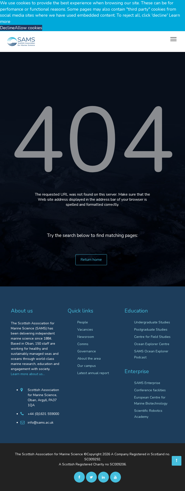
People (82, 322)
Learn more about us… (28, 374)
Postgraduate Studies (150, 329)
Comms (82, 344)
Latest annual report (93, 373)
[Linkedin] (103, 477)
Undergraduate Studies (152, 322)
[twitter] (91, 477)
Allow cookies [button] (28, 28)
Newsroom (85, 336)
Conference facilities (150, 390)
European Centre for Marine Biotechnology (150, 400)
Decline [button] (7, 28)
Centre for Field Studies (152, 336)
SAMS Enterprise (147, 383)
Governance (86, 351)
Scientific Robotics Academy (148, 413)
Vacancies (85, 329)
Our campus (86, 365)
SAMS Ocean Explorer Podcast (151, 354)
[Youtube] (115, 477)
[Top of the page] (176, 461)
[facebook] (79, 477)
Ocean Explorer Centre (151, 344)
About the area (89, 358)
